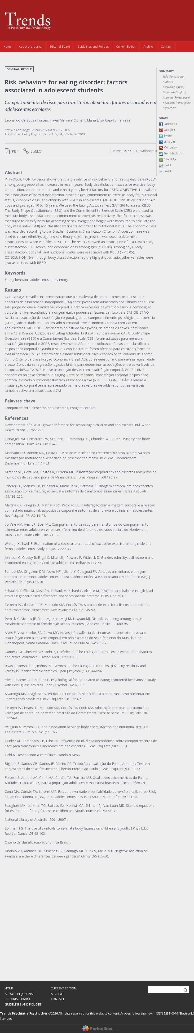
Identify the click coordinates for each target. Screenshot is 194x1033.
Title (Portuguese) (173, 77)
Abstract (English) (173, 87)
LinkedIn (169, 142)
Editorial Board (60, 47)
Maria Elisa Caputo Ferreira (109, 120)
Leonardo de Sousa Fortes (26, 120)
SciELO (35, 151)
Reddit (167, 165)
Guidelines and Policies (93, 47)
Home (8, 47)
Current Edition (126, 47)
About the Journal (30, 47)
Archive (149, 47)
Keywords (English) (174, 92)
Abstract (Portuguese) (176, 97)
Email (167, 171)
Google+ (169, 130)
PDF (14, 151)
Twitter (168, 136)
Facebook (170, 124)
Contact (166, 47)
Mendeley (170, 147)
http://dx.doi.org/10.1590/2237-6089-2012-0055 (37, 130)
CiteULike (169, 159)
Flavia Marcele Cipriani (67, 120)
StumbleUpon (172, 153)
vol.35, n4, (56, 134)
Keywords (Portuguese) (177, 103)
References (169, 108)
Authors (168, 82)
